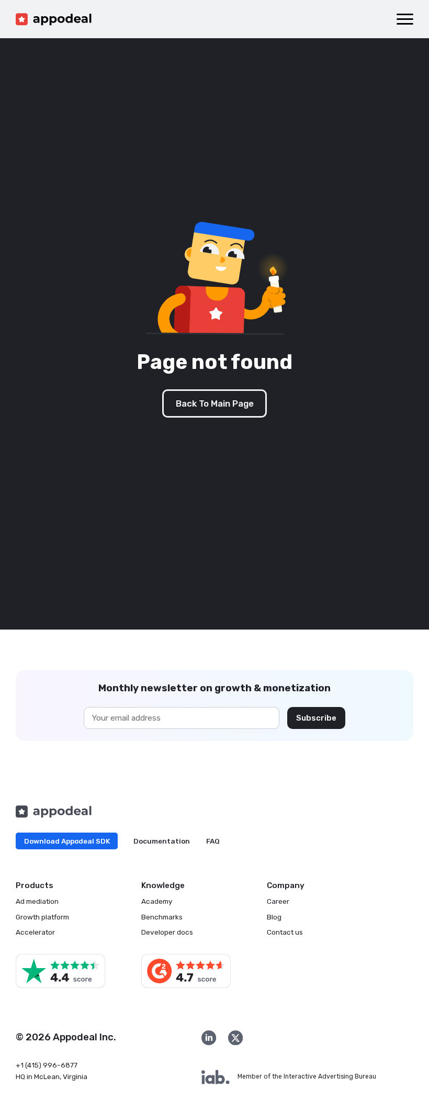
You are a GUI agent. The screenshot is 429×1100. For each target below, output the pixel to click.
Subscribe (316, 718)
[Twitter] (235, 1037)
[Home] (54, 19)
